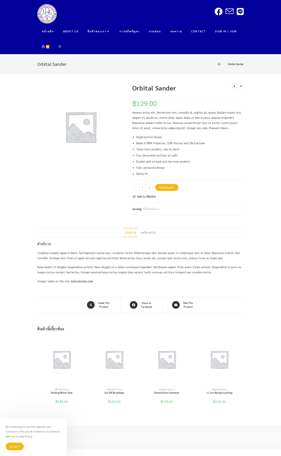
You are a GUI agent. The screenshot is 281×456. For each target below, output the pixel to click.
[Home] (219, 64)
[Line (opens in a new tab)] (240, 11)
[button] (144, 196)
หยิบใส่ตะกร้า (167, 187)
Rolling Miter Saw (61, 392)
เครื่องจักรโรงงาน (150, 209)
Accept (15, 446)
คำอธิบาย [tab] (130, 232)
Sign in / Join (226, 31)
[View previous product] (234, 86)
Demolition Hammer (166, 392)
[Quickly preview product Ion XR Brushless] (137, 341)
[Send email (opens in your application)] (229, 11)
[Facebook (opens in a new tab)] (218, 11)
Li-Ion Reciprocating (219, 392)
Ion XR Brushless (114, 392)
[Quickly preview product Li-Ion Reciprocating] (242, 341)
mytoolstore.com (82, 281)
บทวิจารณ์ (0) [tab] (148, 232)
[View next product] (241, 86)
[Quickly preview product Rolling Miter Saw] (85, 341)
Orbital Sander (236, 64)
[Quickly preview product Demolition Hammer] (190, 341)
